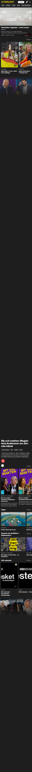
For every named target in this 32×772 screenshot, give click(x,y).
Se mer (26, 35)
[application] (16, 17)
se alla (29, 39)
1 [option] (2, 465)
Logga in (21, 2)
